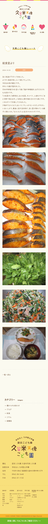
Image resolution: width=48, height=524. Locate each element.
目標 (3, 497)
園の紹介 (4, 490)
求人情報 (34, 496)
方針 (3, 495)
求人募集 (41, 490)
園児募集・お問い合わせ (35, 491)
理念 (3, 493)
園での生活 (19, 490)
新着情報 (12, 490)
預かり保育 (27, 493)
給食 (11, 499)
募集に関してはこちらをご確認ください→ (24, 521)
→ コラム (8, 417)
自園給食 (19, 507)
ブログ (11, 497)
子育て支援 (26, 490)
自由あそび (20, 505)
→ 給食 (7, 413)
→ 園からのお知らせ (12, 405)
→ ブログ (8, 409)
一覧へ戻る (6, 375)
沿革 (3, 501)
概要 (3, 499)
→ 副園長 (8, 421)
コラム (11, 501)
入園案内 (34, 495)
